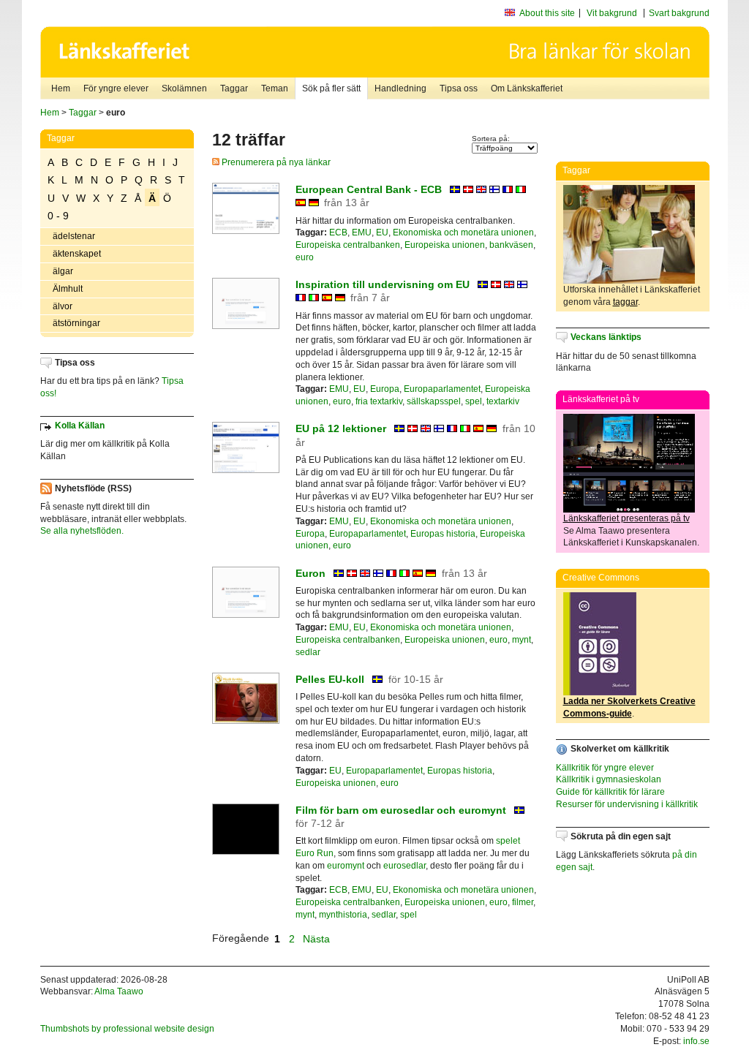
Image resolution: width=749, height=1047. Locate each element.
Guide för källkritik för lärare (610, 792)
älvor (62, 306)
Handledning (400, 88)
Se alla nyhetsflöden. (82, 531)
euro (305, 257)
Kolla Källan (80, 425)
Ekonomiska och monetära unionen (463, 232)
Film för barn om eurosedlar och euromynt (401, 810)
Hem (60, 88)
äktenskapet (77, 254)
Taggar (234, 88)
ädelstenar (74, 236)
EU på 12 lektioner (341, 428)
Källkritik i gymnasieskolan (608, 779)
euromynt (345, 866)
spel (473, 401)
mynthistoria (343, 915)
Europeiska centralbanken (348, 245)
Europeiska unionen (444, 245)
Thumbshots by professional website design (127, 1029)
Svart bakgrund (679, 13)
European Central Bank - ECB (369, 189)
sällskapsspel (434, 401)
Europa (384, 389)
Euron (310, 573)
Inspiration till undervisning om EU (383, 284)
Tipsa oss (459, 88)
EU (382, 232)
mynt (521, 640)
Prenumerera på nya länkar (275, 162)
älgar (63, 271)
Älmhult (68, 289)
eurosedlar (404, 866)
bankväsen (511, 245)
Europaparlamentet (442, 389)
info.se (696, 1041)
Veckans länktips (606, 337)
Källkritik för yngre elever (605, 768)
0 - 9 (58, 216)
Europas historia (442, 534)
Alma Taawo (118, 991)
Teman (274, 88)
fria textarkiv (378, 401)
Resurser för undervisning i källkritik (627, 804)
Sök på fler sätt (331, 88)
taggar (625, 302)
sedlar (308, 652)
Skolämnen (184, 88)
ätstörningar (76, 323)
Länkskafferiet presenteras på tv (626, 518)
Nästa (318, 938)
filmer (522, 902)
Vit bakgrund (612, 13)
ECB (338, 232)
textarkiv (502, 401)
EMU (362, 232)
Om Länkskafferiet (526, 88)
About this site (547, 13)
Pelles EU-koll (330, 679)
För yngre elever (115, 88)
